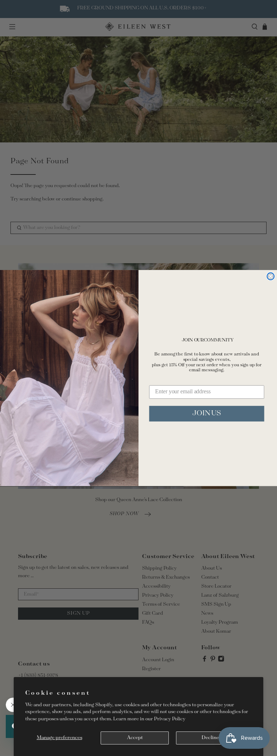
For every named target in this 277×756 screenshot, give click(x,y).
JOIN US (206, 413)
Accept (135, 737)
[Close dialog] (270, 276)
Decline (210, 737)
